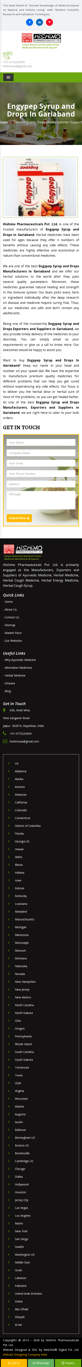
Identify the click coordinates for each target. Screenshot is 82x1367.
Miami (19, 1223)
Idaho (18, 857)
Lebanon (20, 1278)
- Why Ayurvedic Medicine (19, 660)
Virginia (19, 1091)
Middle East (22, 1262)
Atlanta (19, 1106)
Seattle (19, 1247)
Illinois (19, 865)
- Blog (7, 691)
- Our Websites (12, 641)
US (17, 763)
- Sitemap (9, 625)
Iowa (18, 880)
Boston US (22, 1145)
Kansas (19, 888)
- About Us (10, 609)
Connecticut (22, 818)
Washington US (25, 1254)
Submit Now (18, 518)
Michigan (20, 927)
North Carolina (24, 1005)
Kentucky (21, 896)
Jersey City (21, 1200)
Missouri (20, 950)
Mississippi (22, 943)
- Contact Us (11, 617)
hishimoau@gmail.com (17, 66)
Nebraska (21, 966)
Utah (18, 1083)
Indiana (19, 872)
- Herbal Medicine (14, 675)
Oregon (20, 1028)
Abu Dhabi (21, 1309)
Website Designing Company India (25, 1354)
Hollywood (22, 1184)
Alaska (19, 779)
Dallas (19, 1176)
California (21, 802)
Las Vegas (21, 1208)
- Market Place (12, 633)
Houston (20, 1192)
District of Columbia (28, 826)
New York (21, 1231)
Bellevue (20, 1130)
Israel (18, 1270)
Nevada (20, 974)
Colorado (21, 810)
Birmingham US (25, 1137)
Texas (19, 1075)
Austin (19, 1122)
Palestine (21, 1286)
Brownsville (22, 1153)
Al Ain (18, 1325)
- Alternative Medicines (17, 668)
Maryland (21, 911)
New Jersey (22, 989)
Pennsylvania (23, 1036)
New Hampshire (25, 982)
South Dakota (24, 1060)
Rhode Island (23, 1044)
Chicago (20, 1169)
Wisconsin (21, 1099)
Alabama (20, 771)
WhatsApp (42, 1363)
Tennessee (22, 1067)
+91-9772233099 (14, 62)
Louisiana (21, 904)
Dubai (18, 1301)
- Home (8, 602)
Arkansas (21, 794)
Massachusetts (24, 919)
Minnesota (22, 935)
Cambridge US (24, 1161)
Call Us (15, 1363)
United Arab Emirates (28, 1293)
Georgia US (22, 841)
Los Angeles (23, 1215)
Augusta (20, 1114)
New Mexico (23, 997)
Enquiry (69, 1363)
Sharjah (20, 1317)
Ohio (18, 1021)
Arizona (20, 787)
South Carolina (24, 1052)
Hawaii (19, 849)
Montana (21, 958)
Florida (19, 833)
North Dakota (24, 1013)
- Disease (9, 683)
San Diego (21, 1239)
